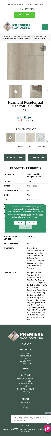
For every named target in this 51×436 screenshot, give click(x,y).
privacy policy (26, 215)
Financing (37, 157)
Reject (32, 223)
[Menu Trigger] (45, 27)
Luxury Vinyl (19, 36)
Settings (26, 227)
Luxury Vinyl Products (33, 36)
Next (47, 90)
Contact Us (14, 157)
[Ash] (10, 138)
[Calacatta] (41, 138)
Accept (19, 223)
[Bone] (31, 138)
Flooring (11, 36)
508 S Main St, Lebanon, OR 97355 (27, 4)
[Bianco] (20, 138)
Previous (3, 90)
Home (4, 36)
